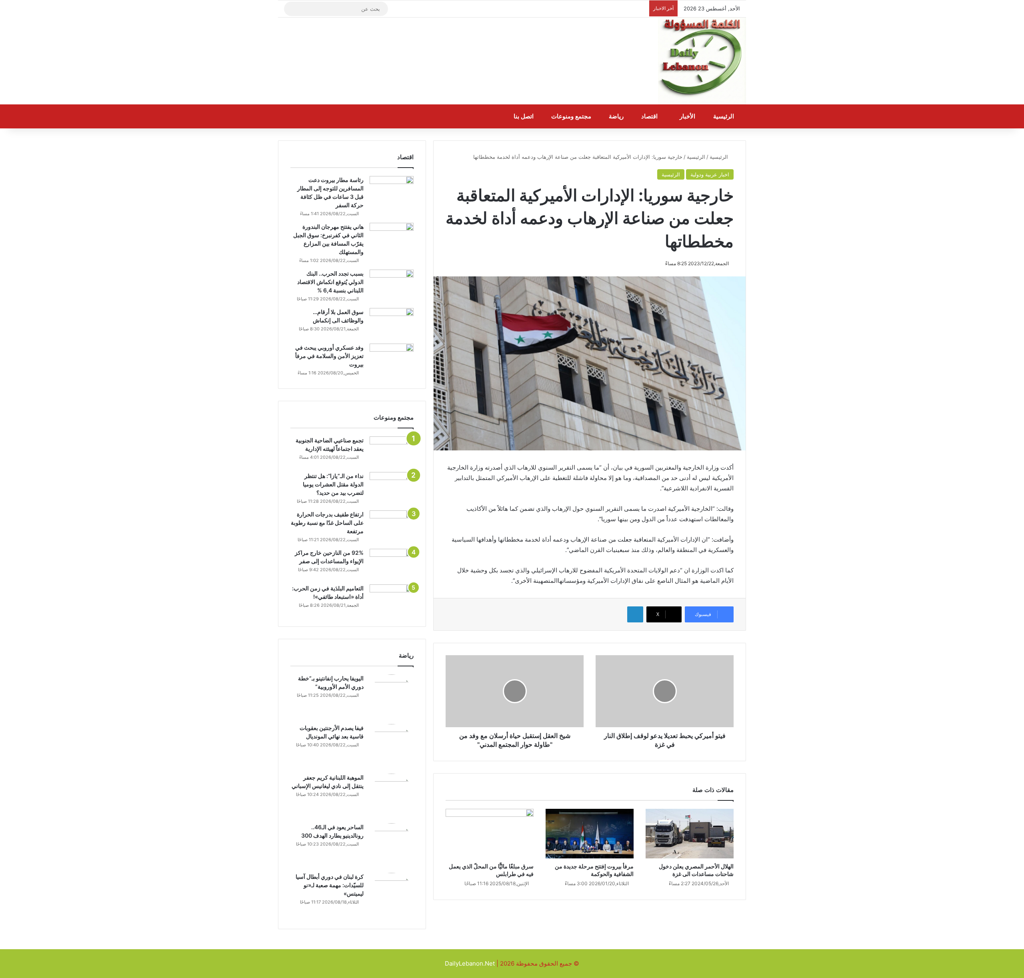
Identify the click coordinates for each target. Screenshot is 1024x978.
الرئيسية (724, 116)
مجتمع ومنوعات (572, 116)
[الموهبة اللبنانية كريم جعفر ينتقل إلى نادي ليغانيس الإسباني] (392, 796)
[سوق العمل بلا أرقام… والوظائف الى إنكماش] (392, 323)
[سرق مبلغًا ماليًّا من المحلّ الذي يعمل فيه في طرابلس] (490, 833)
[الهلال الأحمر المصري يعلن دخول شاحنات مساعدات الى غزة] (690, 833)
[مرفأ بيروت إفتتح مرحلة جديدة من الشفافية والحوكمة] (590, 833)
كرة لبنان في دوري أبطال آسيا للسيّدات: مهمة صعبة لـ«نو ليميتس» (330, 885)
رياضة (617, 116)
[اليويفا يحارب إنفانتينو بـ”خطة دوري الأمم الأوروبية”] (392, 696)
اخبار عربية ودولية (709, 174)
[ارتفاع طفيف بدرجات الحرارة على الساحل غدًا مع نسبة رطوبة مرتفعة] (392, 525)
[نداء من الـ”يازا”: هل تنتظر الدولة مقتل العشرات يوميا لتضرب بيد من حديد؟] (392, 487)
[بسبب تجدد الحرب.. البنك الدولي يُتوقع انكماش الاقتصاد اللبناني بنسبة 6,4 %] (392, 285)
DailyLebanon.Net (470, 963)
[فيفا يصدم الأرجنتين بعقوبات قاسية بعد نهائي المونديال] (392, 746)
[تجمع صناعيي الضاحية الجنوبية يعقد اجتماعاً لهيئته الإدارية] (392, 451)
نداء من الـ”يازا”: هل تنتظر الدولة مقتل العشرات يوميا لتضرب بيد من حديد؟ (333, 484)
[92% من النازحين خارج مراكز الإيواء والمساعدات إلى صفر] (392, 564)
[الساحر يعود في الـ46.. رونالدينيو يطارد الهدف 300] (392, 845)
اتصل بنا (524, 116)
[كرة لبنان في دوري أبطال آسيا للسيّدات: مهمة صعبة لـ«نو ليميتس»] (392, 895)
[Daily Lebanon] (702, 61)
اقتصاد (650, 116)
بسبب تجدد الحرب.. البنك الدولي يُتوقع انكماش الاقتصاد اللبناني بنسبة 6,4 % (330, 282)
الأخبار (688, 116)
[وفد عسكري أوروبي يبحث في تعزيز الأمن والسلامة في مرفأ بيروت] (392, 359)
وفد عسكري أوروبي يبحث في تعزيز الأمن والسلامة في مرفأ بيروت (329, 356)
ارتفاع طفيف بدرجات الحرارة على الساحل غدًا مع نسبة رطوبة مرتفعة (327, 522)
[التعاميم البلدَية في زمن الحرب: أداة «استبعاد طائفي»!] (392, 599)
